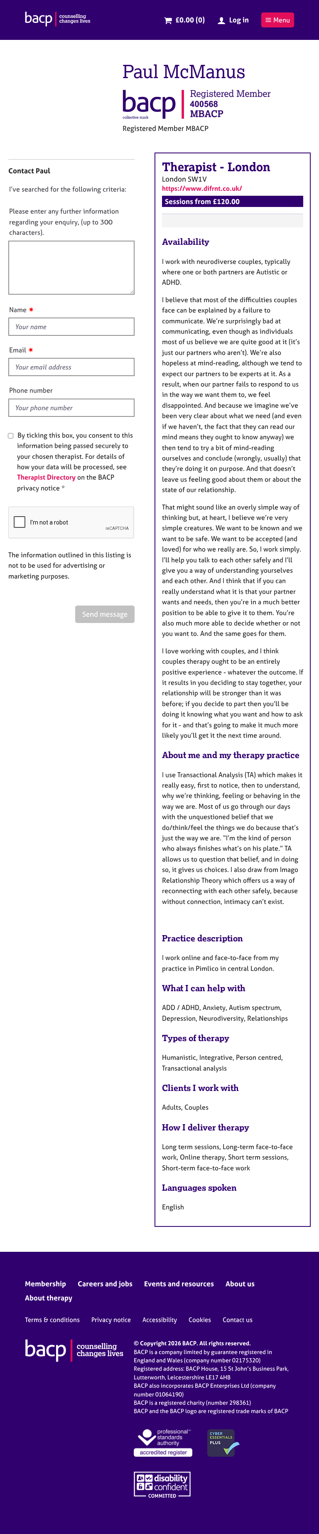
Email (17, 350)
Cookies (200, 1320)
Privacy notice (111, 1320)
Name (18, 309)
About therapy (48, 1297)
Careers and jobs (105, 1283)
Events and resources (179, 1283)
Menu (281, 20)
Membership (45, 1283)
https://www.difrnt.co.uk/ (202, 188)
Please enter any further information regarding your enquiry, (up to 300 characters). (64, 221)
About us (240, 1283)
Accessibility (159, 1320)
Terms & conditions (52, 1320)
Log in (239, 19)
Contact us (238, 1320)
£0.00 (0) (190, 19)
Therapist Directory (46, 477)
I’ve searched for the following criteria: (67, 189)
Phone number (31, 390)
